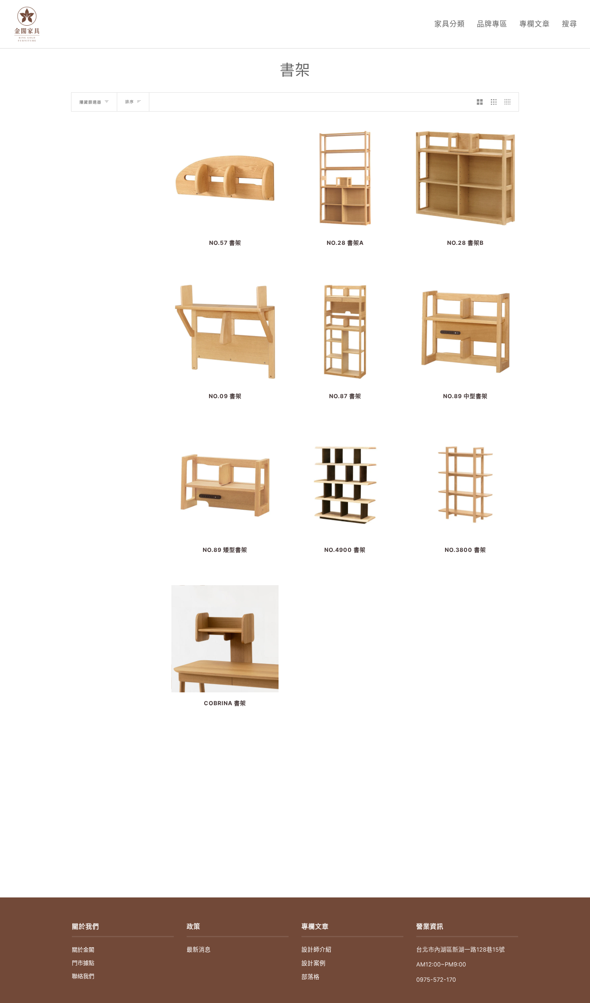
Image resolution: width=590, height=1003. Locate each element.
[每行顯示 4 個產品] (509, 102)
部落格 (310, 977)
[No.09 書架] (225, 331)
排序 (129, 102)
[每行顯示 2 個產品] (480, 102)
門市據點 (83, 962)
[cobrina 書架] (225, 638)
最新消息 (199, 949)
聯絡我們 (83, 975)
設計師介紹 (316, 949)
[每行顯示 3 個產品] (494, 102)
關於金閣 (83, 949)
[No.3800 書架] (465, 485)
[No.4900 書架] (345, 485)
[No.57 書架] (225, 178)
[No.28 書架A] (345, 178)
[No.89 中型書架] (465, 331)
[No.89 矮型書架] (225, 485)
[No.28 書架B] (465, 178)
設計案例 (313, 963)
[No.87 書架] (345, 331)
